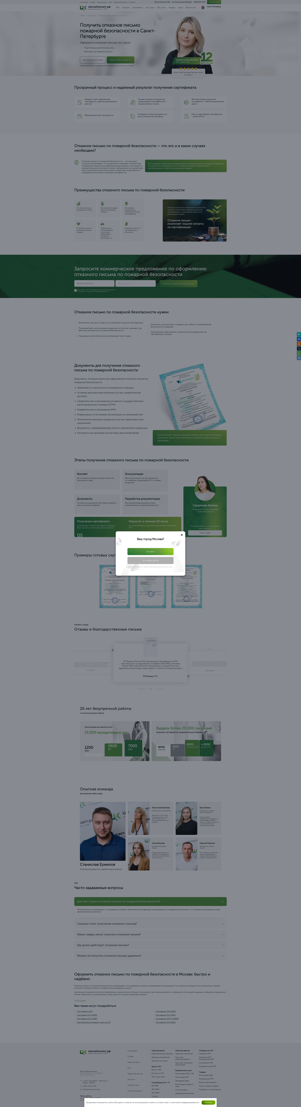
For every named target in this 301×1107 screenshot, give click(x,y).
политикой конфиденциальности (152, 560)
